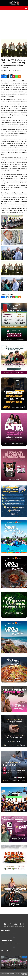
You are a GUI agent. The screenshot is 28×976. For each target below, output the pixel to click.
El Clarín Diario (7, 70)
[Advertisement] (14, 25)
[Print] (19, 76)
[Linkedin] (11, 76)
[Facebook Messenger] (5, 76)
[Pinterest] (13, 76)
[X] (8, 76)
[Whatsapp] (16, 76)
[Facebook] (2, 76)
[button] (26, 8)
